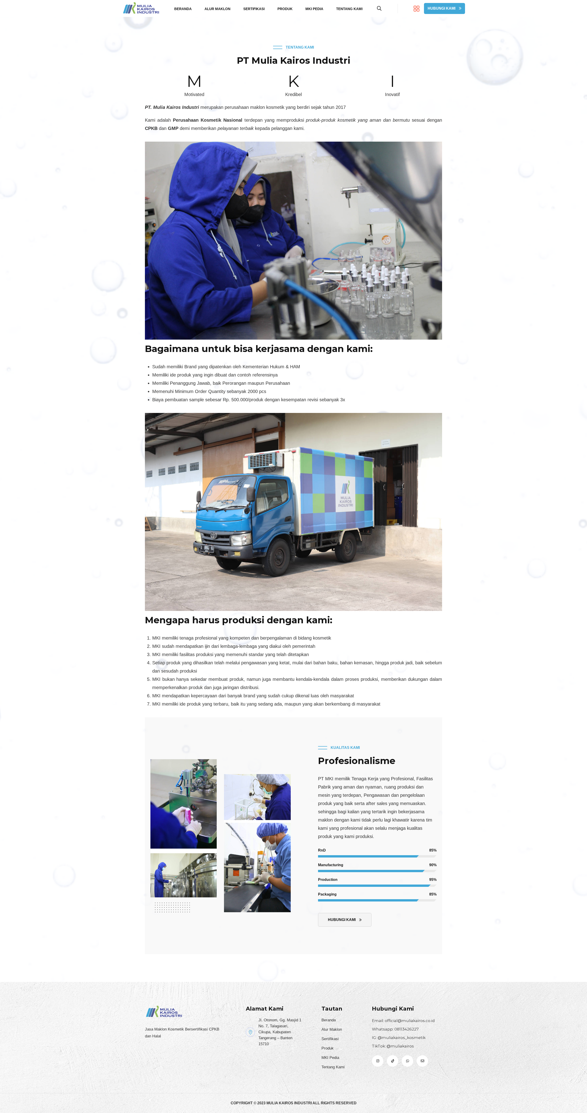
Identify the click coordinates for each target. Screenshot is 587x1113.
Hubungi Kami (441, 8)
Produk (285, 9)
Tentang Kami (349, 9)
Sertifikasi (254, 9)
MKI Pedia (314, 9)
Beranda (183, 9)
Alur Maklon (217, 9)
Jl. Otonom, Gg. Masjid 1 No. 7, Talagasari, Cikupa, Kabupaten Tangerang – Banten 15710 (279, 1032)
